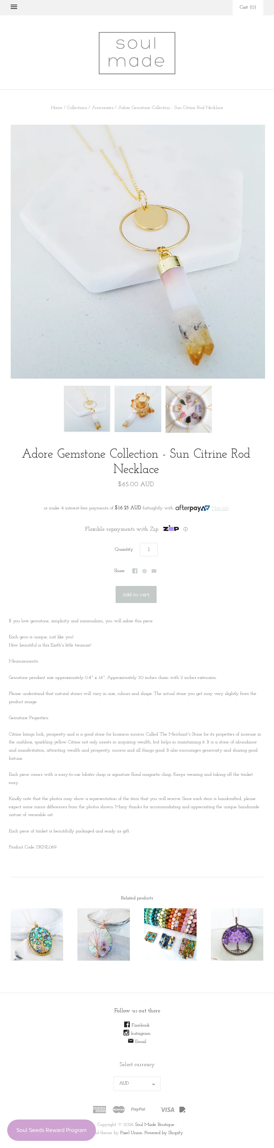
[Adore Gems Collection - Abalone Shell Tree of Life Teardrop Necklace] (103, 934)
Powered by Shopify (163, 1133)
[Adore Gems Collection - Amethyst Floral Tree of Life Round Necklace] (237, 934)
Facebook (141, 1025)
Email (140, 1041)
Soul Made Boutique (154, 1124)
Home (56, 107)
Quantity (124, 549)
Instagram (141, 1033)
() (248, 7)
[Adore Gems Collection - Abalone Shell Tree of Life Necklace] (37, 934)
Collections (77, 107)
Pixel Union (131, 1133)
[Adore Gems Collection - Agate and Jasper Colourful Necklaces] (170, 934)
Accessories (102, 107)
